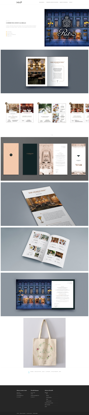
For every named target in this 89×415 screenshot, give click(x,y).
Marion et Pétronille (64, 2)
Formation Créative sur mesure (52, 2)
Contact (70, 2)
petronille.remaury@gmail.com (35, 395)
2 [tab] (52, 134)
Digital (35, 378)
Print (47, 393)
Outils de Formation (48, 397)
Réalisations (41, 2)
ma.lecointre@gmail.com (20, 395)
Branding (20, 378)
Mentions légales (35, 413)
